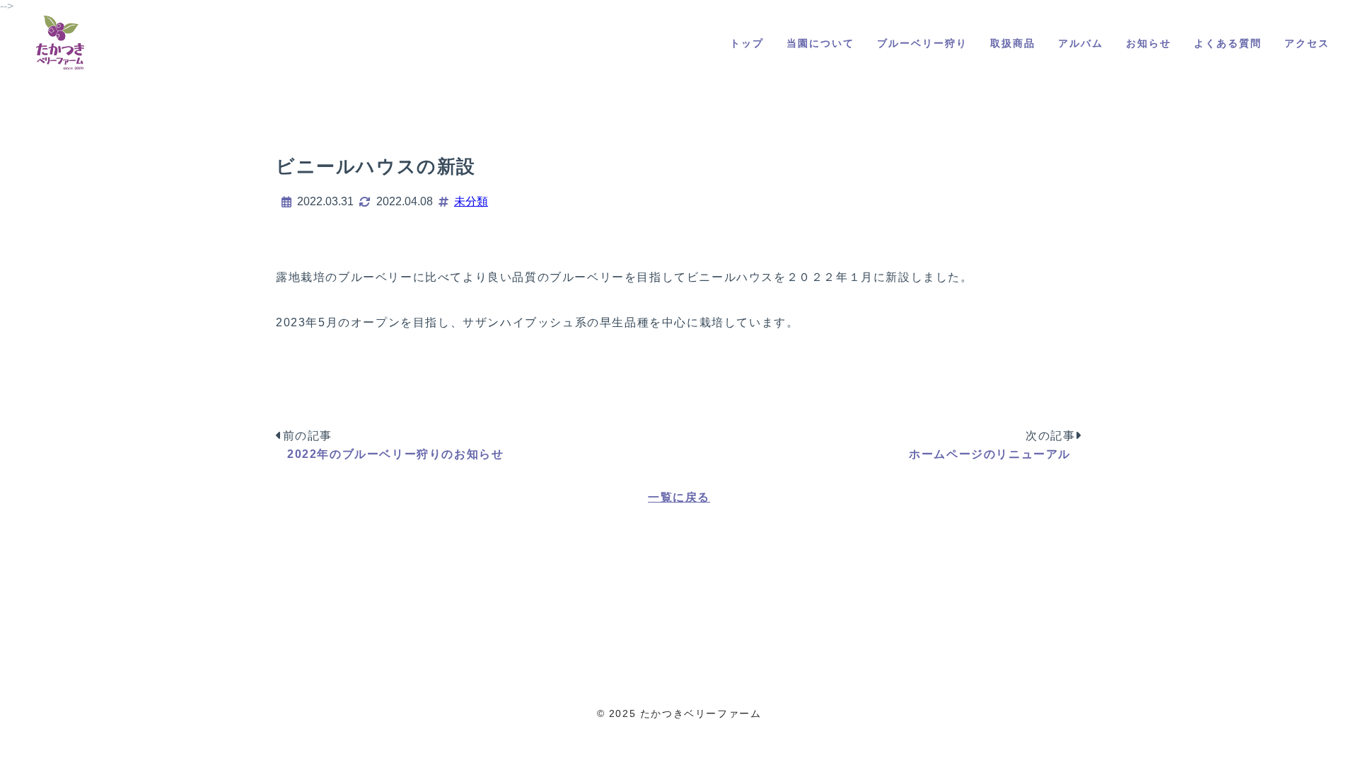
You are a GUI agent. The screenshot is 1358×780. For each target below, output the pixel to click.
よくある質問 (1228, 43)
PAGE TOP (1317, 742)
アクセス (1307, 43)
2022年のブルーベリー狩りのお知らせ (395, 454)
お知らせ (1148, 43)
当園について (820, 43)
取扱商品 (1012, 43)
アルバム (1080, 43)
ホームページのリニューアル (990, 454)
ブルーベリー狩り (922, 43)
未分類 (471, 201)
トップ (747, 43)
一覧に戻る (679, 497)
